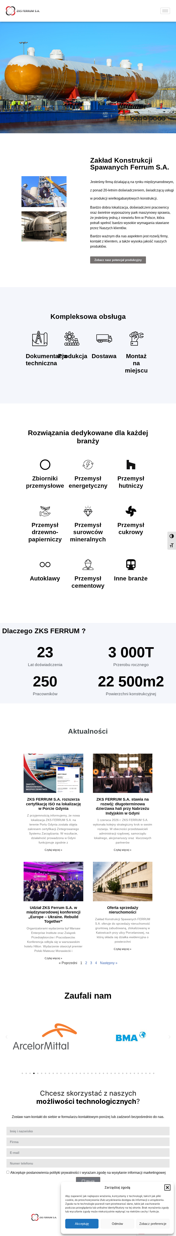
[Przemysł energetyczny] (88, 464)
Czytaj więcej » (53, 849)
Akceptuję (82, 1223)
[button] (167, 1187)
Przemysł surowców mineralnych (88, 532)
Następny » (108, 963)
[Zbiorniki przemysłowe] (45, 464)
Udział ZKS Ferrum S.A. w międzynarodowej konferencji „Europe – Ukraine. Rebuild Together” (53, 915)
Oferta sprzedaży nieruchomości (122, 910)
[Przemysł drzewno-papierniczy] (45, 511)
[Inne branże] (131, 564)
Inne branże (131, 578)
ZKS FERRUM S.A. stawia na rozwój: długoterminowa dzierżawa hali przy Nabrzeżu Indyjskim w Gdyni (122, 806)
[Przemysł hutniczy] (131, 464)
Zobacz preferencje (152, 1223)
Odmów (117, 1223)
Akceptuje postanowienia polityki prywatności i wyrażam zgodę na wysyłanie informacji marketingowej (88, 1172)
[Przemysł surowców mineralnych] (88, 511)
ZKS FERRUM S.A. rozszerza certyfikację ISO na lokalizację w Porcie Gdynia (53, 804)
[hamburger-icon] (165, 11)
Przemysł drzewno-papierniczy (45, 532)
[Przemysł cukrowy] (131, 511)
